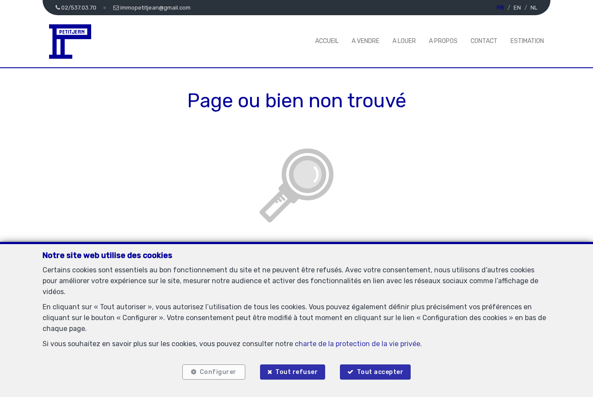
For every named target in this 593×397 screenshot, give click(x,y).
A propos (443, 41)
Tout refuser (296, 372)
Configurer (218, 372)
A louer (404, 41)
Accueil (327, 41)
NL (533, 7)
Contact (484, 41)
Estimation (527, 41)
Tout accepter (380, 372)
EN (517, 7)
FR (500, 7)
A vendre (365, 41)
